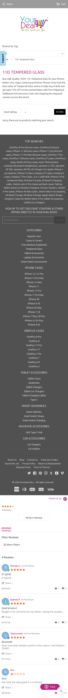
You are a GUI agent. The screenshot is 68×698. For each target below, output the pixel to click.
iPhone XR (34, 299)
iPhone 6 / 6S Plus (34, 320)
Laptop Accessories (34, 257)
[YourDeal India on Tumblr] (51, 473)
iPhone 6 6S (34, 324)
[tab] (34, 517)
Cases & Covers (34, 240)
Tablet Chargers (34, 387)
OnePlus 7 (34, 358)
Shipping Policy (23, 467)
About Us (12, 460)
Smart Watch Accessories (34, 261)
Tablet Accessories (34, 253)
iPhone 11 (34, 286)
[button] (8, 583)
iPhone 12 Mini (34, 282)
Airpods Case (34, 236)
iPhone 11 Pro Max (34, 295)
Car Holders (34, 448)
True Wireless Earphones (34, 244)
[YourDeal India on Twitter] (29, 473)
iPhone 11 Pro (34, 290)
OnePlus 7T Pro (34, 345)
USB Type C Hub (34, 432)
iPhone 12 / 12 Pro (34, 274)
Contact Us (32, 460)
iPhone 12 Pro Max (34, 278)
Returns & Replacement (49, 463)
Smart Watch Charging (34, 420)
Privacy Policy (28, 463)
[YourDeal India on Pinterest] (40, 473)
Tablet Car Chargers (34, 391)
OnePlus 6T (34, 362)
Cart (63, 4)
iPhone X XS (34, 303)
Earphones (34, 383)
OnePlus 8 (34, 341)
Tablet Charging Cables (34, 395)
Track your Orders (49, 460)
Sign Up (59, 220)
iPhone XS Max (34, 307)
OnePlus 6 (34, 366)
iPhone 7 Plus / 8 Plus (34, 316)
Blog (22, 460)
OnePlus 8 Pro (34, 336)
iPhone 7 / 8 (34, 312)
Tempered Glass (34, 249)
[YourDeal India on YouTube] (56, 473)
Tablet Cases (34, 378)
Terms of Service (42, 467)
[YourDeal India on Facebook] (34, 473)
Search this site (12, 463)
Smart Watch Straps (34, 416)
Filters (59, 112)
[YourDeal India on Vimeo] (62, 473)
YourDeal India (26, 482)
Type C (34, 399)
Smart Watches (34, 412)
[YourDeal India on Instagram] (46, 473)
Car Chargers (34, 444)
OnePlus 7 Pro (34, 354)
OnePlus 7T (34, 349)
